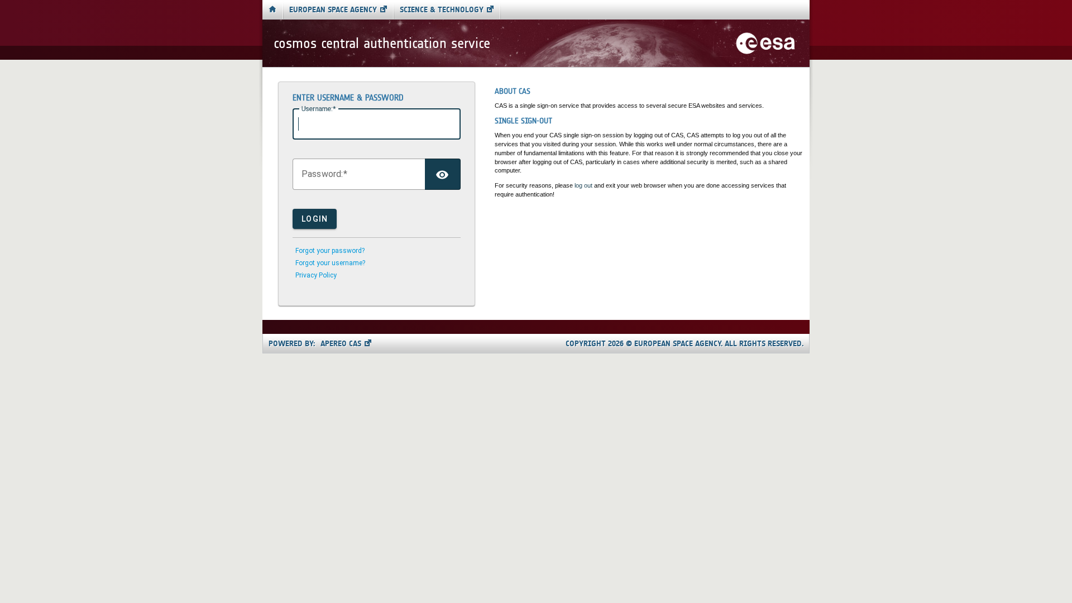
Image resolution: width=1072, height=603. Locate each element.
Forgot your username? (330, 263)
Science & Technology (442, 10)
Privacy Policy (316, 275)
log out (583, 185)
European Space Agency (333, 10)
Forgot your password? (330, 251)
